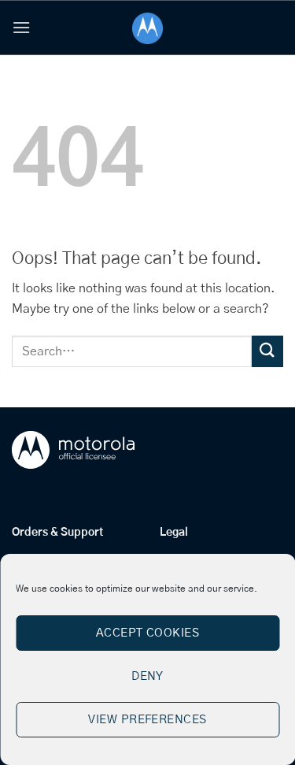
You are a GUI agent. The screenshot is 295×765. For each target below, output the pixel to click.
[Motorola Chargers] (147, 28)
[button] (21, 27)
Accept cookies (147, 633)
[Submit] (267, 351)
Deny (147, 676)
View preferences (147, 720)
